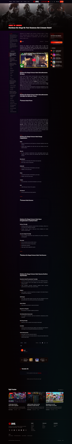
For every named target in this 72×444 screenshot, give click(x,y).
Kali (10, 77)
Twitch (11, 75)
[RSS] (26, 430)
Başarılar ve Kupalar (13, 103)
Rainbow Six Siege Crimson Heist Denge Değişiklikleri (13, 64)
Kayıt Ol (61, 1)
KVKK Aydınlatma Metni (17, 435)
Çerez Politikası (24, 435)
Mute (11, 66)
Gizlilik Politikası (11, 435)
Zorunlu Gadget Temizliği (12, 87)
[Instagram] (12, 430)
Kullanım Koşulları (29, 435)
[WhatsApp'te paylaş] (45, 343)
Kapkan (11, 98)
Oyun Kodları (33, 430)
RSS (62, 440)
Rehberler (18, 1)
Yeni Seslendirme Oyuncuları (13, 106)
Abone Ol (57, 42)
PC (14, 25)
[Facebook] (19, 430)
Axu (24, 350)
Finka (11, 73)
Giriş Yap (57, 1)
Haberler (10, 1)
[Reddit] (24, 430)
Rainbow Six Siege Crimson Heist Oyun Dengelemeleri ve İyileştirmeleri (13, 82)
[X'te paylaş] (40, 343)
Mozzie (11, 68)
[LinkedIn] (21, 430)
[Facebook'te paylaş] (42, 343)
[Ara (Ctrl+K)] (52, 2)
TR (48, 1)
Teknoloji (25, 1)
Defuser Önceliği (13, 85)
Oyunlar (14, 1)
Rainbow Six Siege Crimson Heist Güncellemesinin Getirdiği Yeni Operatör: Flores (13, 59)
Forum (28, 1)
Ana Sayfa (10, 23)
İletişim (55, 426)
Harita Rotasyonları (13, 111)
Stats (44, 1)
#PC (21, 345)
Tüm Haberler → (60, 389)
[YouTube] (14, 430)
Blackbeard (12, 70)
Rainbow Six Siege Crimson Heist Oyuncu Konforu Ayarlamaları (13, 92)
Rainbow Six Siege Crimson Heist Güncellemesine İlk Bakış (13, 54)
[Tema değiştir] (54, 2)
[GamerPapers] (36, 1)
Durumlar (11, 89)
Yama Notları (19, 25)
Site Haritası (59, 440)
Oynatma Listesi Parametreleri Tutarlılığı (12, 96)
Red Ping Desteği (13, 108)
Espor (21, 1)
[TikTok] (17, 430)
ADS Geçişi (12, 100)
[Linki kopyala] (47, 343)
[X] (10, 430)
